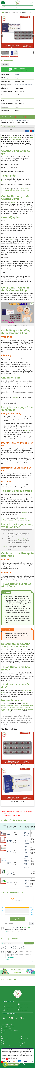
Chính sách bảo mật (6, 1024)
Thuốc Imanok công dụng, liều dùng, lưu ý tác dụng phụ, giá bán (16, 190)
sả (2, 137)
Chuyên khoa (4, 1043)
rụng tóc (24, 512)
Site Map (3, 1032)
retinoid (28, 206)
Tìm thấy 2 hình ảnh (9, 729)
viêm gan (4, 509)
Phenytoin (4, 546)
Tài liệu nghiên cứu (24, 1039)
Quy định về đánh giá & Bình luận (9, 1030)
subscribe (24, 1004)
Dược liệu (21, 1041)
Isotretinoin (18, 74)
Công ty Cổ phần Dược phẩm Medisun (27, 883)
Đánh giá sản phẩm (18, 919)
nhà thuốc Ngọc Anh (15, 139)
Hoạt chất (21, 1045)
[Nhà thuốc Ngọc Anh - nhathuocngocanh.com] (17, 2)
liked (8, 1004)
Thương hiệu (22, 1043)
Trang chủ (7, 12)
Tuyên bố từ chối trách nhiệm (12, 815)
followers (9, 1007)
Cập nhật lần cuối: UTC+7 (16, 120)
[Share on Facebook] (26, 131)
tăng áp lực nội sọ (21, 539)
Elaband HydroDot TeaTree (9, 873)
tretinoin (12, 202)
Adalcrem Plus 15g (9, 841)
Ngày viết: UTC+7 (14, 122)
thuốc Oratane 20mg (14, 137)
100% (31, 907)
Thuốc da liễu (23, 12)
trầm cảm (27, 430)
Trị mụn (31, 12)
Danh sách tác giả (5, 1045)
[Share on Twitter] (28, 131)
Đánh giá (23, 117)
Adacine (9, 851)
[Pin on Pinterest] (31, 131)
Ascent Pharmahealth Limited (23, 84)
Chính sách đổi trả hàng (7, 1026)
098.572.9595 (17, 1018)
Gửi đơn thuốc (5, 1039)
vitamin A (15, 397)
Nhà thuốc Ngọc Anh (9, 126)
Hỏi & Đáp (12, 117)
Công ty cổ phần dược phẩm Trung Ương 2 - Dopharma (27, 863)
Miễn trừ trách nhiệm (6, 1028)
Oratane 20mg (9, 833)
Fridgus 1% (9, 863)
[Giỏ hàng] (31, 2)
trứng (31, 137)
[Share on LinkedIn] (33, 131)
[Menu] (3, 2)
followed (24, 1007)
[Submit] (3, 7)
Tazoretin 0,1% (9, 883)
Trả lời (7, 959)
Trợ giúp (3, 1041)
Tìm (32, 923)
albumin (10, 239)
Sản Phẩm (15, 12)
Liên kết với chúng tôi (9, 1001)
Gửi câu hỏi (29, 943)
